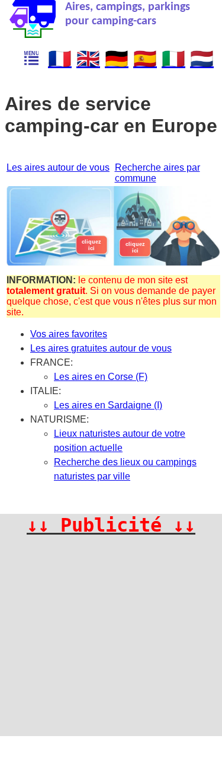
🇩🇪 (116, 58)
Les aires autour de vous (58, 167)
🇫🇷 (60, 58)
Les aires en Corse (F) (100, 377)
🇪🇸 (145, 58)
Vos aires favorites (68, 334)
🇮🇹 (173, 58)
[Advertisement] (111, 647)
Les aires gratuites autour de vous (101, 348)
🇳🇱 (202, 58)
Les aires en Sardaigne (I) (108, 405)
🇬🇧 (88, 58)
